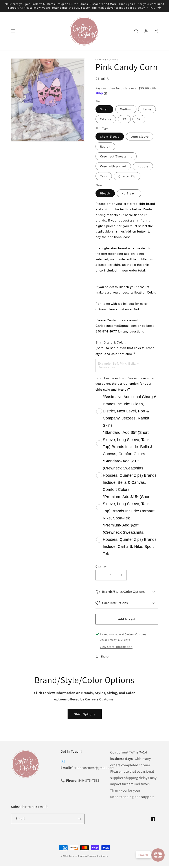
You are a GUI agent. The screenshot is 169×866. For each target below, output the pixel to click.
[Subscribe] (79, 819)
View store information (116, 647)
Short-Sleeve (109, 136)
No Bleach (129, 193)
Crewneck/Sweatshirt (116, 156)
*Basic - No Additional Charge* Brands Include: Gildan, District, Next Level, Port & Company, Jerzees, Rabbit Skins (129, 411)
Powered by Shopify (97, 856)
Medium (126, 109)
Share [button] (105, 656)
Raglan (105, 146)
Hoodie (143, 166)
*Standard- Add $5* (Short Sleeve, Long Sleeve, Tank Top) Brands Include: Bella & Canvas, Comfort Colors (128, 443)
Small (104, 109)
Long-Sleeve (139, 136)
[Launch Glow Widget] (158, 855)
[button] (13, 31)
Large (147, 109)
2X (124, 119)
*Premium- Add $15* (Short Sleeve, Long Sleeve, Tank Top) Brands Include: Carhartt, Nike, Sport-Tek (129, 507)
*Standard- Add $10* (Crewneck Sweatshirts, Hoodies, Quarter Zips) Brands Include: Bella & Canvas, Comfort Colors (129, 475)
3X (139, 119)
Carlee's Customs (78, 856)
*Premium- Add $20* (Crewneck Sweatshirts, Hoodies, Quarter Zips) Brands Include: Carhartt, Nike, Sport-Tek (129, 539)
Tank (103, 176)
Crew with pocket (113, 166)
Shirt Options (84, 714)
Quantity (101, 566)
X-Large (105, 119)
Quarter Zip (127, 176)
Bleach (105, 193)
